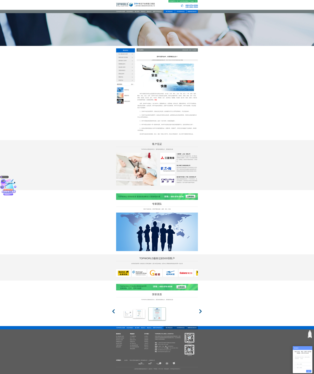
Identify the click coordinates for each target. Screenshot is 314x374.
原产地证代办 (133, 343)
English (192, 1)
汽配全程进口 (119, 345)
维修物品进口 (119, 341)
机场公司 (146, 345)
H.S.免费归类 (133, 336)
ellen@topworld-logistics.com (164, 349)
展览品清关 (127, 101)
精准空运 (126, 89)
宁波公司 (146, 346)
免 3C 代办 (132, 338)
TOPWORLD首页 (120, 11)
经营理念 (146, 341)
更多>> (132, 84)
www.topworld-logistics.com (164, 351)
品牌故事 (146, 339)
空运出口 (143, 11)
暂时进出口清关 (119, 339)
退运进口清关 (119, 343)
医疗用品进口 (169, 11)
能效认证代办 (133, 339)
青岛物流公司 (144, 360)
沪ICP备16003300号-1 (175, 368)
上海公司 (146, 343)
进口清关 (137, 11)
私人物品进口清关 (120, 336)
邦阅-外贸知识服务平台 (135, 360)
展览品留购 (132, 348)
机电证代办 (132, 341)
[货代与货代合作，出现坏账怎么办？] (127, 276)
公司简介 (146, 336)
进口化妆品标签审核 (134, 346)
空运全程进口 (129, 11)
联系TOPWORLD (157, 11)
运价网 (125, 360)
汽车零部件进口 (181, 11)
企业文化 (146, 338)
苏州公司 (146, 348)
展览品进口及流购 (120, 338)
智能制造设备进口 (192, 11)
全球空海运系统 (183, 1)
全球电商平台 (172, 1)
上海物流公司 (151, 360)
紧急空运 (126, 95)
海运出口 (149, 11)
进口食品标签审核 (134, 345)
